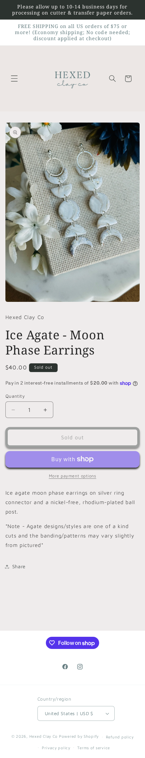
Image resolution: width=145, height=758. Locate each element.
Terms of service (93, 748)
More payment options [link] (72, 475)
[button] (14, 78)
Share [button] (19, 566)
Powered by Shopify (79, 736)
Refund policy (120, 737)
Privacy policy (56, 748)
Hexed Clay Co (43, 736)
